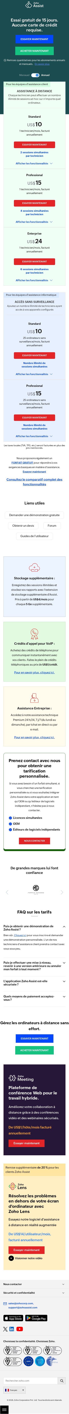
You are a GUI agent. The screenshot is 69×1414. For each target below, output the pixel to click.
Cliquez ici (20, 935)
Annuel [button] (45, 75)
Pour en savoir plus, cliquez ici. (34, 672)
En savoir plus (42, 64)
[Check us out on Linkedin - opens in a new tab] (12, 1329)
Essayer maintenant (34, 145)
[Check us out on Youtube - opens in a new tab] (19, 1329)
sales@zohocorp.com (20, 1303)
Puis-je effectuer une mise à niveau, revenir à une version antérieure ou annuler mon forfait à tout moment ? (32, 966)
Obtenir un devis (23, 525)
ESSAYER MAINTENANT (34, 39)
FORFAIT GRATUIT (22, 462)
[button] (35, 75)
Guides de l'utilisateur (34, 536)
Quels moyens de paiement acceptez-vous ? (29, 998)
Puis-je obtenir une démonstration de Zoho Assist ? (28, 928)
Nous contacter (34, 841)
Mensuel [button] (24, 75)
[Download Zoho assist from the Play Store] (36, 1318)
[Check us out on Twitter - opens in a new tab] (5, 1329)
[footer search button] (62, 1381)
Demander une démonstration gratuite (34, 515)
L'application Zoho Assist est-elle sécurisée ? (25, 983)
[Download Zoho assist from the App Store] (13, 1318)
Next (61, 892)
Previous (7, 892)
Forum (52, 525)
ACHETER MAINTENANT (34, 50)
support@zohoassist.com (22, 1308)
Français (13, 1390)
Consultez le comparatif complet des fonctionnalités (34, 482)
